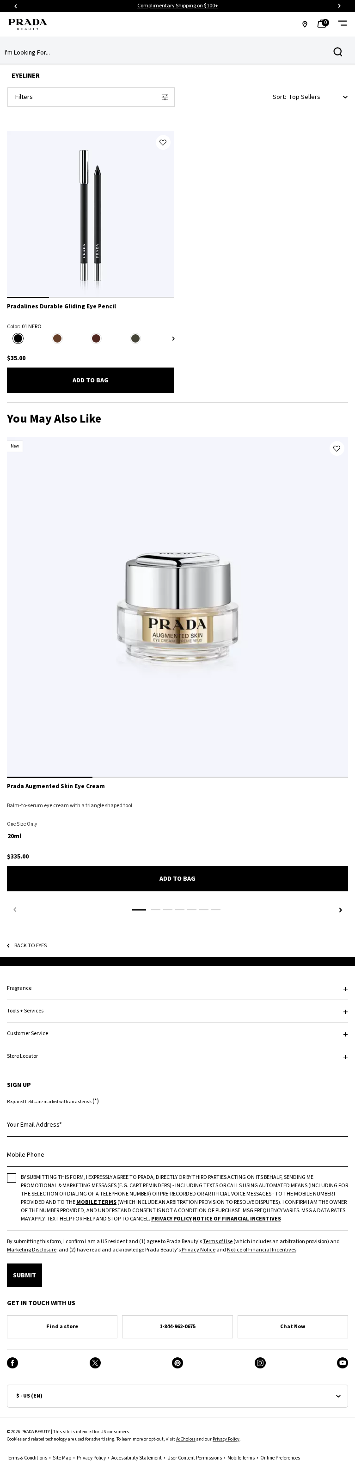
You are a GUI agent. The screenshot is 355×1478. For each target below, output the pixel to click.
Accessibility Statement (136, 1457)
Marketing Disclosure (31, 1250)
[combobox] (170, 52)
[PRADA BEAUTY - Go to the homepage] (27, 24)
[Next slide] (339, 6)
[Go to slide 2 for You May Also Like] (155, 909)
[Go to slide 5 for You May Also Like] (191, 909)
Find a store (62, 1327)
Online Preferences (280, 1457)
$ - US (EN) (29, 1396)
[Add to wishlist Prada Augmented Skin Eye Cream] (337, 448)
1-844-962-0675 (177, 1327)
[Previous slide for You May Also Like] (15, 910)
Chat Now (292, 1327)
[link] (324, 24)
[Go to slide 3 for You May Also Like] (167, 909)
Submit (24, 1275)
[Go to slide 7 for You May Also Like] (215, 909)
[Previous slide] (15, 6)
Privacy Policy (226, 1439)
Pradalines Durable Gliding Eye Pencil (61, 307)
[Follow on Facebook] (12, 1362)
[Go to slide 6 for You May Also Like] (203, 909)
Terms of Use (218, 1241)
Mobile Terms (241, 1457)
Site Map (62, 1457)
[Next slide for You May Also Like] (340, 910)
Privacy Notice (198, 1250)
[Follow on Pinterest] (177, 1362)
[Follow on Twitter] (95, 1362)
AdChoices (186, 1439)
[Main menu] (342, 24)
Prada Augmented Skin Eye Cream (56, 787)
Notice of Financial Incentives (261, 1250)
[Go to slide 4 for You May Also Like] (179, 909)
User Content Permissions (194, 1457)
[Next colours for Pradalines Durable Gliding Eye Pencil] (173, 338)
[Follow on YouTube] (342, 1362)
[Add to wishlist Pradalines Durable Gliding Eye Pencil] (163, 142)
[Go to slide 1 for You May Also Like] (139, 910)
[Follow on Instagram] (260, 1362)
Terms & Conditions (27, 1457)
